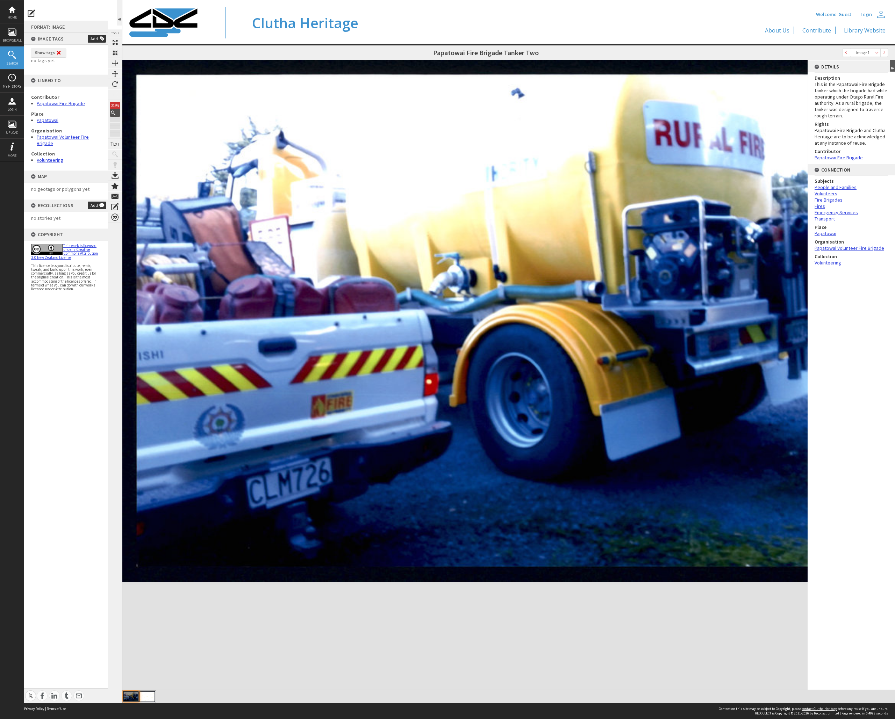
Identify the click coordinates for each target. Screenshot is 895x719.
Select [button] (876, 53)
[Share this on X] (30, 692)
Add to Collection (115, 186)
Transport (825, 219)
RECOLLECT (763, 713)
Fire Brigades (829, 200)
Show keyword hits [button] (115, 154)
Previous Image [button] (846, 53)
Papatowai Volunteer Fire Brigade (849, 248)
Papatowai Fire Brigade (61, 103)
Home (12, 17)
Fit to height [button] (115, 73)
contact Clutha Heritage (819, 708)
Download (115, 175)
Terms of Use (56, 708)
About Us (777, 30)
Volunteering (50, 160)
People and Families (836, 187)
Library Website (865, 30)
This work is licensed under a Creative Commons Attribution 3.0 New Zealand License (64, 251)
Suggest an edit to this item (31, 13)
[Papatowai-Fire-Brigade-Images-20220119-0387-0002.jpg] (147, 696)
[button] (115, 113)
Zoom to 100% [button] (115, 94)
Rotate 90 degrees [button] (115, 84)
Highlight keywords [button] (115, 165)
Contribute (816, 30)
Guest (844, 14)
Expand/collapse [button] (892, 66)
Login (12, 109)
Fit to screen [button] (115, 53)
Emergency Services (836, 212)
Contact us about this (115, 196)
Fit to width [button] (115, 63)
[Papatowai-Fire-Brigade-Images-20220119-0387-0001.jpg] (131, 696)
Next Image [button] (884, 53)
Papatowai (47, 120)
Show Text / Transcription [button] (115, 144)
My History (12, 86)
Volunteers (826, 193)
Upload (12, 132)
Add (94, 38)
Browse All (12, 40)
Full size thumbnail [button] (115, 42)
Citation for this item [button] (115, 217)
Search (12, 63)
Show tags (45, 52)
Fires (820, 206)
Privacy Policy (34, 708)
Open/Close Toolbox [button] (119, 13)
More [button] (12, 155)
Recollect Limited (826, 713)
